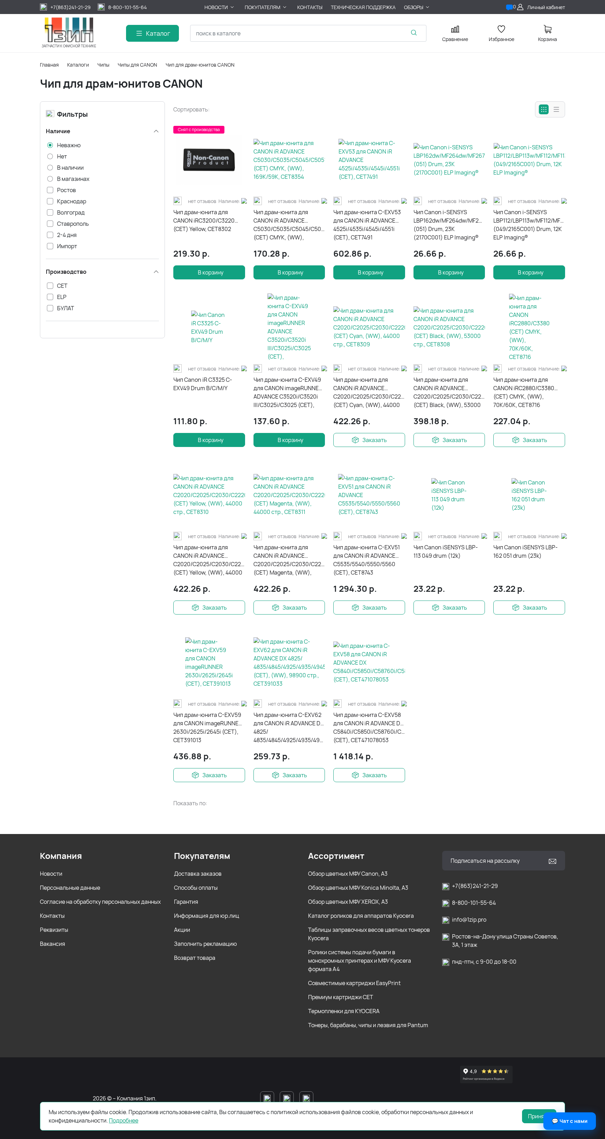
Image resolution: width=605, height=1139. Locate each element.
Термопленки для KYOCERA (344, 1011)
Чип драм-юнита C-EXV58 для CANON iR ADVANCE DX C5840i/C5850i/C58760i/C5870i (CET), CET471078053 (369, 727)
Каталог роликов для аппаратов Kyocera (361, 916)
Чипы (103, 64)
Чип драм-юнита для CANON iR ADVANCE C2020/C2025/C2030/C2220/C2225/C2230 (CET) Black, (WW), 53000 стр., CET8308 (449, 392)
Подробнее (123, 1120)
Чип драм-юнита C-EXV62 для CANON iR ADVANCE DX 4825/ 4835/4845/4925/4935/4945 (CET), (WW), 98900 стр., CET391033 (289, 727)
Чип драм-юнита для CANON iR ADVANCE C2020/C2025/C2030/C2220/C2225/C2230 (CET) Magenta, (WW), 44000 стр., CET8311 (289, 560)
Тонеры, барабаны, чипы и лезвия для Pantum (368, 1025)
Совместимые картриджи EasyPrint (354, 983)
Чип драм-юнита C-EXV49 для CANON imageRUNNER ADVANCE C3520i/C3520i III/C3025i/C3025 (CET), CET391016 (287, 392)
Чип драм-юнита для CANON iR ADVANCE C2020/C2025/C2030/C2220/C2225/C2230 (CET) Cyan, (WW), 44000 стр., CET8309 (369, 392)
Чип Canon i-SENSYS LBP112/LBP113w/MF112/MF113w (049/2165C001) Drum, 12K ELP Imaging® (529, 224)
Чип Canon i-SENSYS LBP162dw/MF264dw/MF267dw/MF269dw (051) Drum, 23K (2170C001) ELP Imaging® (449, 224)
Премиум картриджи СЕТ (340, 997)
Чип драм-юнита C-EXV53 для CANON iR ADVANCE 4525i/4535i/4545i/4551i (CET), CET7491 (367, 224)
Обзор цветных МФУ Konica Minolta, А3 (358, 887)
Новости (51, 873)
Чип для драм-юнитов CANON (200, 64)
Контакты (52, 916)
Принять (539, 1116)
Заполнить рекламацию (205, 944)
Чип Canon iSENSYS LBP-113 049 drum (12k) (445, 551)
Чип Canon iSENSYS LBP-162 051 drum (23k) (525, 551)
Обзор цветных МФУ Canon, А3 (348, 873)
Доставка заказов (198, 873)
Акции (182, 930)
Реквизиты (54, 930)
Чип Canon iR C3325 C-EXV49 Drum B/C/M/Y (202, 384)
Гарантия (186, 902)
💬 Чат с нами (569, 1121)
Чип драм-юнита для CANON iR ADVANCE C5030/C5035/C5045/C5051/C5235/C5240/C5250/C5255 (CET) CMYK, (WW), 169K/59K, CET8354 (289, 225)
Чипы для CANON (137, 64)
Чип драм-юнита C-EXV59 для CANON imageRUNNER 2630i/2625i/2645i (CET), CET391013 (207, 727)
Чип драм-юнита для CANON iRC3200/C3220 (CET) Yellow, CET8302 (204, 220)
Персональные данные (70, 887)
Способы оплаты (196, 887)
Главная (49, 64)
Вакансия (52, 944)
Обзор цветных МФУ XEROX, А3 (348, 902)
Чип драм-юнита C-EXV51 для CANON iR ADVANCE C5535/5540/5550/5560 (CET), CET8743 (366, 559)
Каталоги (78, 64)
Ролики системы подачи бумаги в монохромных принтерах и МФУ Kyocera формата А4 (359, 960)
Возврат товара (194, 958)
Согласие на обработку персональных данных (100, 902)
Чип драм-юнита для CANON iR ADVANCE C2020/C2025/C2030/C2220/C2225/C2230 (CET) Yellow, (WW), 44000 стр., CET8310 (209, 560)
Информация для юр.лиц (206, 916)
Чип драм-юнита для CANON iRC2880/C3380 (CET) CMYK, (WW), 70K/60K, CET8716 (523, 392)
